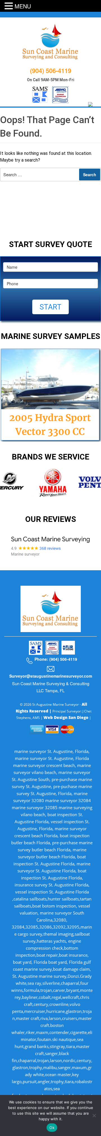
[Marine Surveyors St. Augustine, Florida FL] (50, 41)
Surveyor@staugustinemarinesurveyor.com (50, 676)
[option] (50, 483)
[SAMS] (40, 94)
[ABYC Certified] (60, 93)
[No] (94, 1115)
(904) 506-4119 (50, 70)
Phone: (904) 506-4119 (56, 659)
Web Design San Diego (65, 717)
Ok (51, 1127)
